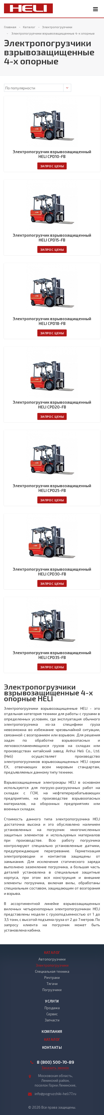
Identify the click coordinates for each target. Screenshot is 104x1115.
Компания (52, 1031)
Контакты (52, 1047)
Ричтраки (52, 977)
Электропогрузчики (52, 965)
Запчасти (52, 1020)
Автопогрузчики (52, 959)
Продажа (52, 1008)
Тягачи (52, 984)
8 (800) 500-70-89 (55, 1062)
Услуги (52, 1001)
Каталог (52, 952)
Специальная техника (52, 971)
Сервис (52, 1014)
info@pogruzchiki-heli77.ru (55, 1094)
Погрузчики (52, 990)
